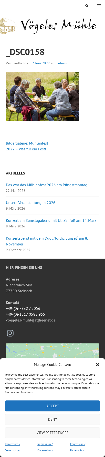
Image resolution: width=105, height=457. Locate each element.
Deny (52, 419)
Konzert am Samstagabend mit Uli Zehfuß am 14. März (51, 220)
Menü (99, 5)
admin (62, 63)
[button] (97, 364)
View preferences (52, 432)
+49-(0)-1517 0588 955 (25, 314)
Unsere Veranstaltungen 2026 (30, 202)
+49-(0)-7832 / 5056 (23, 308)
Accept (52, 406)
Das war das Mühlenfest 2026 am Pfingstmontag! (47, 184)
